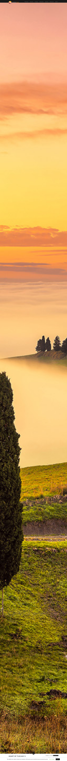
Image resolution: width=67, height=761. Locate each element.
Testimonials (41, 1)
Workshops (26, 1)
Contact (56, 1)
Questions (46, 1)
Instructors (31, 1)
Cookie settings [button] (51, 759)
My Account (52, 1)
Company (36, 1)
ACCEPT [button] (57, 759)
